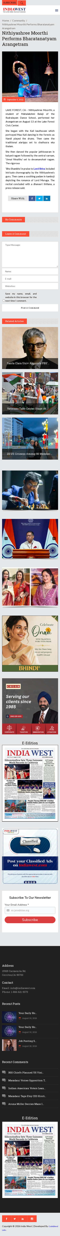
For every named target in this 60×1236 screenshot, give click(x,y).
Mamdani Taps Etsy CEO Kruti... (27, 1096)
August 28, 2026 (29, 1046)
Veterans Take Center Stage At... (27, 408)
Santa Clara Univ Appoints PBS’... (28, 363)
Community (18, 20)
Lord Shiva (39, 168)
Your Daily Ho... (28, 1013)
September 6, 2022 (15, 99)
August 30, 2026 (29, 1018)
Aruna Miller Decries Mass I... (26, 1104)
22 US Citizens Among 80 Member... (29, 453)
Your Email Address (17, 905)
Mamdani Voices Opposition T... (27, 1080)
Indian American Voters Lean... (26, 1088)
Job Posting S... (27, 1041)
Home (5, 20)
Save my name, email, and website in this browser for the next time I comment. (21, 297)
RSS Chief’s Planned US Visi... (26, 1072)
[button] (30, 490)
